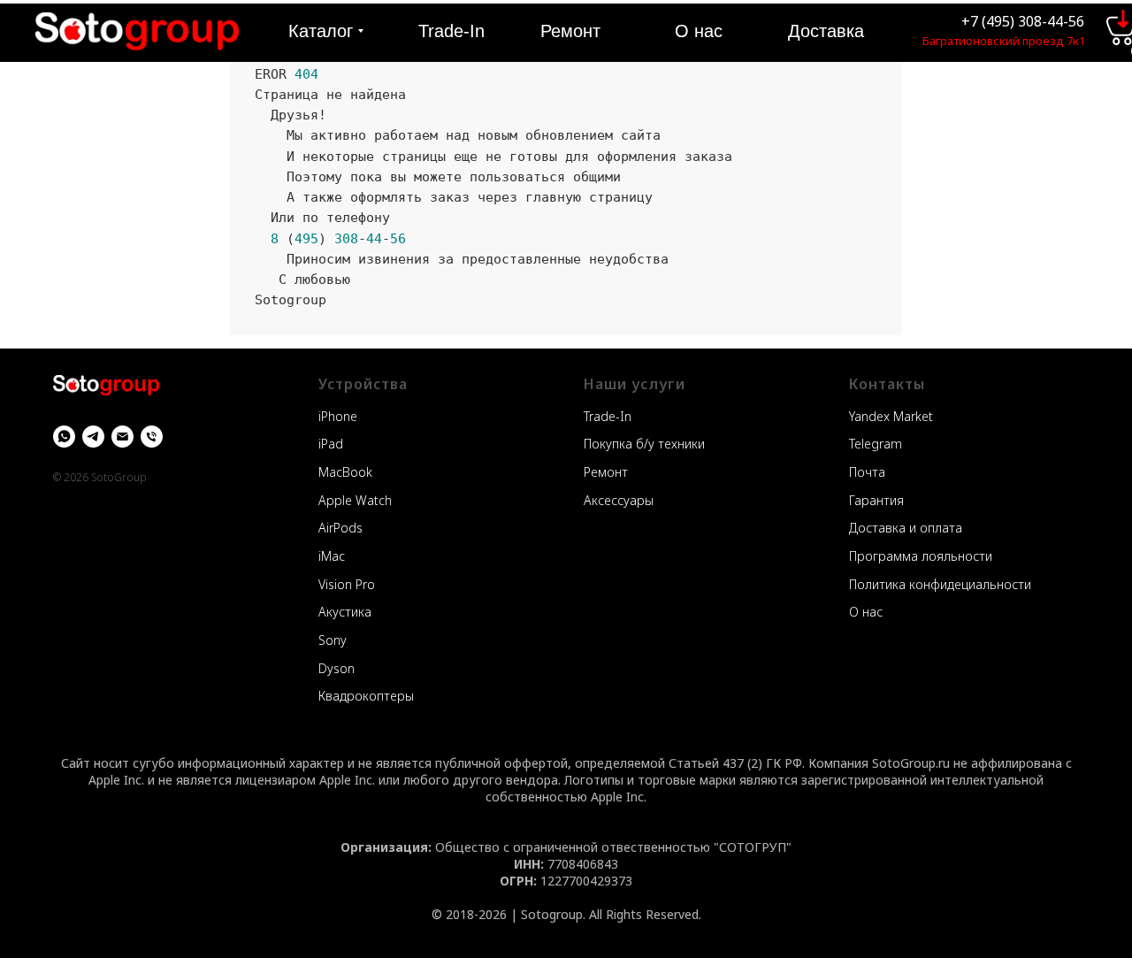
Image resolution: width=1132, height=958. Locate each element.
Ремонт (606, 472)
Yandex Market (891, 416)
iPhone (337, 416)
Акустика (344, 611)
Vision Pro (346, 584)
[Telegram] (93, 436)
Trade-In (607, 416)
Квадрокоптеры (366, 695)
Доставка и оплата (905, 527)
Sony (332, 640)
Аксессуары (619, 500)
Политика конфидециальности (940, 584)
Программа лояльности (920, 556)
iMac (331, 556)
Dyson (336, 668)
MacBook (345, 472)
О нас (866, 611)
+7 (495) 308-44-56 (1022, 21)
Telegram (875, 443)
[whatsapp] (64, 436)
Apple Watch (355, 500)
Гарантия (876, 500)
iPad (330, 443)
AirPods (340, 527)
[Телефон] (152, 436)
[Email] (122, 436)
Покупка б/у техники (644, 443)
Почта (867, 472)
